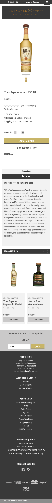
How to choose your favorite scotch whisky (26, 453)
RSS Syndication (25, 429)
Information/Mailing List (26, 402)
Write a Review (11, 109)
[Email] (8, 154)
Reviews (26, 176)
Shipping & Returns (26, 388)
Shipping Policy (26, 423)
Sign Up (36, 2)
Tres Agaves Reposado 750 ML (13, 303)
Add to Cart (14, 319)
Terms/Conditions (26, 419)
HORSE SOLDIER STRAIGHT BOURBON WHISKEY (26, 450)
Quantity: (8, 132)
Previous (44, 251)
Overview (26, 171)
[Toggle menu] (4, 4)
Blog (26, 406)
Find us (26, 426)
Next (48, 251)
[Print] (11, 154)
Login (28, 2)
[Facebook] (5, 154)
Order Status (26, 409)
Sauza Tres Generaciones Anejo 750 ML (36, 304)
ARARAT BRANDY (26, 443)
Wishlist (26, 382)
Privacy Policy (26, 416)
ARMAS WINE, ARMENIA (26, 447)
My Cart (26, 413)
